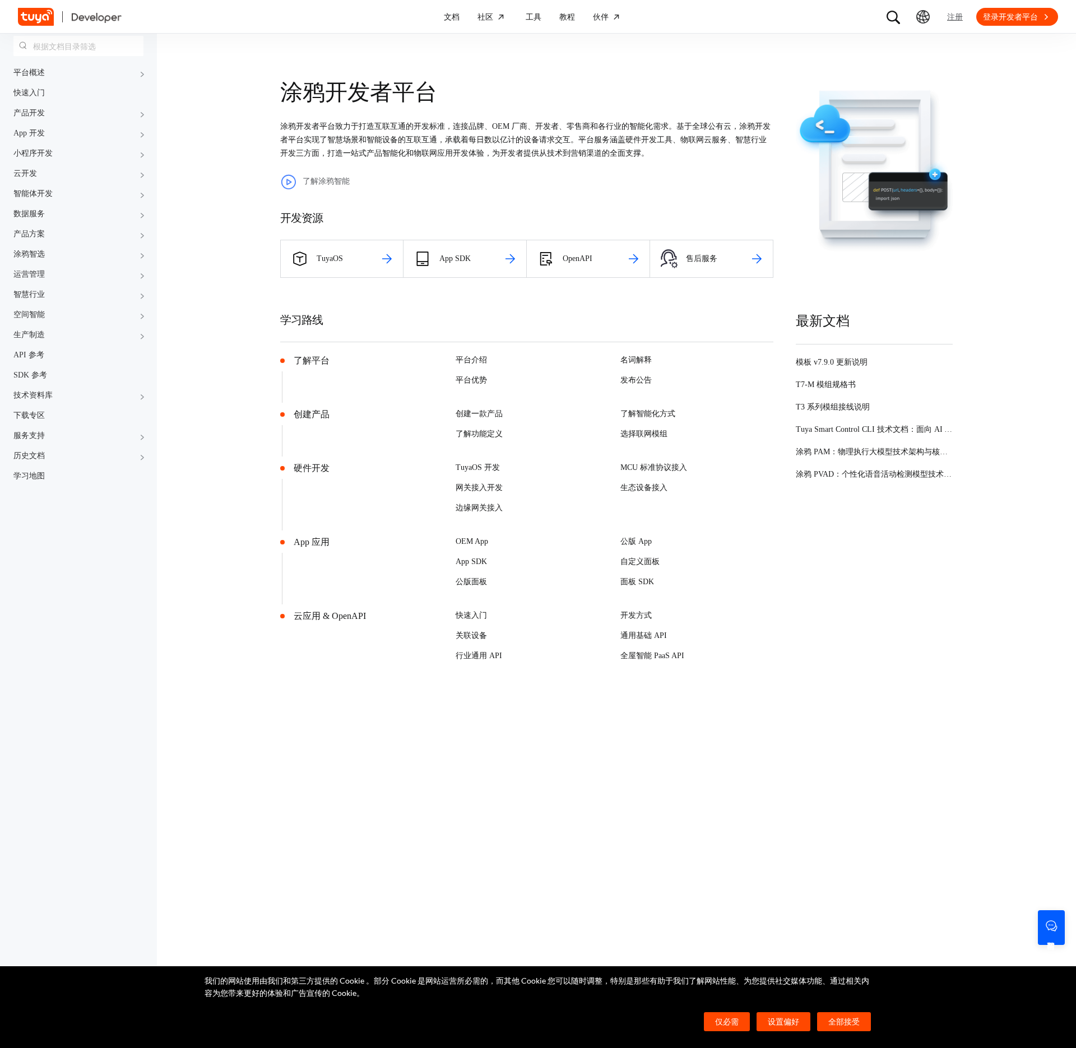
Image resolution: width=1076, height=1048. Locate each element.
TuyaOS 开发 (478, 467)
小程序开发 (33, 153)
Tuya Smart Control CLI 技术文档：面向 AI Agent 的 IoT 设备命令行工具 (920, 429)
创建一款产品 (479, 413)
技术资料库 (33, 395)
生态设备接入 (643, 487)
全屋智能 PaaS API (652, 655)
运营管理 (29, 274)
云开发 (25, 173)
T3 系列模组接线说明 (833, 407)
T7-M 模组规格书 (826, 384)
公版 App (636, 541)
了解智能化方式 (647, 413)
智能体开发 (33, 193)
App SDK (471, 561)
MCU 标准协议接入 (653, 467)
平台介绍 (471, 360)
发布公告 (636, 380)
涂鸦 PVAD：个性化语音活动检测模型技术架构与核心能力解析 (905, 474)
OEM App (472, 541)
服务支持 (29, 435)
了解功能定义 (479, 434)
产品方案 (29, 234)
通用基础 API (643, 635)
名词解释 (636, 360)
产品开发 (29, 113)
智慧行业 (29, 294)
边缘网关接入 (479, 508)
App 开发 (29, 133)
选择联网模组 (643, 434)
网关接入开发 (479, 487)
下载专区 (29, 415)
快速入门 (29, 93)
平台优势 (471, 380)
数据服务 (29, 213)
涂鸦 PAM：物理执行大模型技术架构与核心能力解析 (887, 452)
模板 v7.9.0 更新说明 (832, 362)
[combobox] (78, 46)
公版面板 (471, 581)
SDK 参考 (30, 375)
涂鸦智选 (29, 254)
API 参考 (28, 355)
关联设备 (471, 635)
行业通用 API (479, 655)
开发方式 (636, 615)
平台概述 (29, 72)
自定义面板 (640, 561)
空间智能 (29, 314)
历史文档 (29, 455)
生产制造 (29, 334)
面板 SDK (637, 581)
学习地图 (29, 476)
